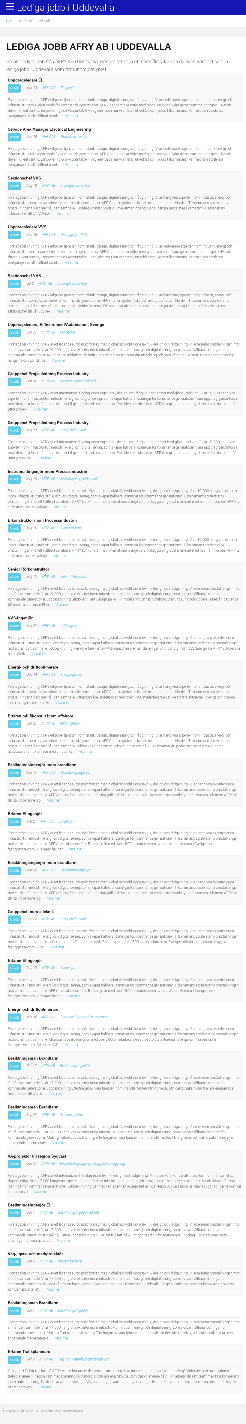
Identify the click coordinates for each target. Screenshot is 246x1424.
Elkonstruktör (70, 528)
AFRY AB (49, 88)
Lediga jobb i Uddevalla (66, 8)
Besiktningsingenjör (76, 772)
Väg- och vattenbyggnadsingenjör (83, 1359)
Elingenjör (68, 88)
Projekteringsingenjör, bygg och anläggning (92, 1163)
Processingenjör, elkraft (78, 381)
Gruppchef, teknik (74, 137)
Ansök (14, 88)
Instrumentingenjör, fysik (79, 479)
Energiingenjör (71, 674)
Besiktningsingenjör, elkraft (78, 1212)
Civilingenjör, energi (75, 185)
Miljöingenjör (70, 723)
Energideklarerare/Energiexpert (84, 1017)
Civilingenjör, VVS (74, 235)
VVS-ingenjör (70, 626)
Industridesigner (70, 1261)
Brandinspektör (71, 1115)
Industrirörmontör (74, 577)
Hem (10, 21)
